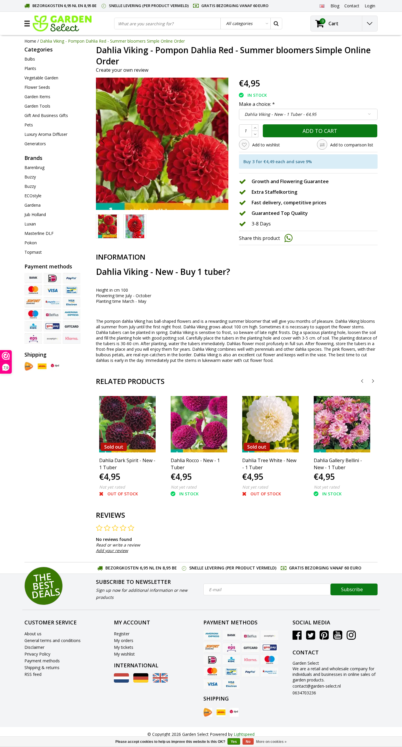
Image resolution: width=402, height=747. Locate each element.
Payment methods (42, 661)
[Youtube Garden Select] (337, 637)
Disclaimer (34, 647)
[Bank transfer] (33, 278)
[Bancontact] (71, 290)
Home (30, 41)
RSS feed (32, 674)
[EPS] (33, 338)
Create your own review (122, 70)
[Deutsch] (140, 681)
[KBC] (33, 326)
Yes (234, 742)
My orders (123, 640)
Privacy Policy (37, 654)
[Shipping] (28, 366)
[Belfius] (52, 314)
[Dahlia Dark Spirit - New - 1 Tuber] (127, 424)
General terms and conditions (52, 640)
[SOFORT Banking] (33, 302)
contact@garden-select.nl (317, 686)
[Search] (276, 23)
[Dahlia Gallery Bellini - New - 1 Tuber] (342, 424)
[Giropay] (52, 326)
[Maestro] (33, 314)
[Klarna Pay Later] (71, 338)
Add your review (112, 550)
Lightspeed (244, 734)
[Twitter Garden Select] (310, 637)
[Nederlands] (121, 681)
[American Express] (71, 314)
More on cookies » (271, 742)
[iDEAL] (52, 278)
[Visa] (52, 290)
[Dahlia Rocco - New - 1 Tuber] (199, 424)
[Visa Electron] (71, 302)
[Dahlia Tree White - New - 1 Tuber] (270, 424)
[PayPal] (71, 278)
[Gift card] (71, 326)
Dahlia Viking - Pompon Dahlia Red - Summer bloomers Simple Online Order (112, 41)
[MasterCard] (33, 290)
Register (121, 633)
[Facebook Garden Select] (297, 637)
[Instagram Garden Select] (351, 637)
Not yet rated (112, 487)
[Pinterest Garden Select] (324, 637)
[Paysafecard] (52, 302)
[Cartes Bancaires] (52, 338)
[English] (322, 5)
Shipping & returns (41, 667)
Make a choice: (257, 104)
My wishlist (124, 654)
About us (32, 633)
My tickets (123, 647)
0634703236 (304, 693)
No (248, 742)
